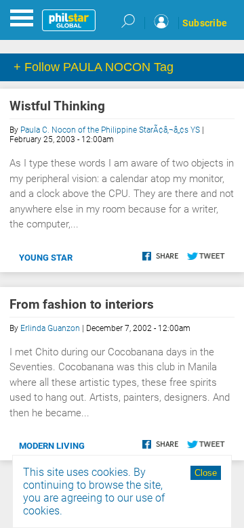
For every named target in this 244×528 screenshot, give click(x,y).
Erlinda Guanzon (50, 328)
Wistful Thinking (57, 106)
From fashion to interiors (81, 304)
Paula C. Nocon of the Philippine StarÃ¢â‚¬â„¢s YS (110, 130)
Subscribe (204, 23)
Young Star (46, 257)
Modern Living (52, 446)
